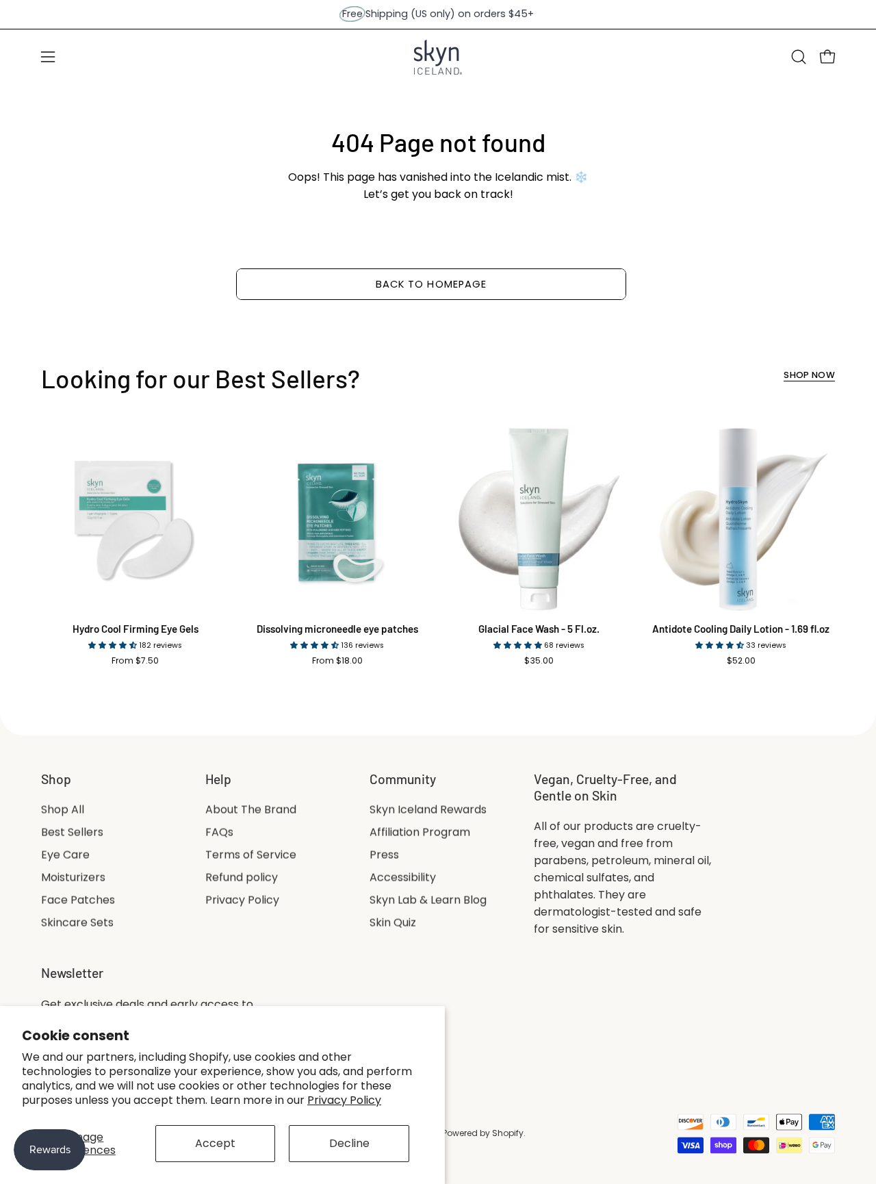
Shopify (508, 1133)
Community (403, 779)
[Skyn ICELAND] (438, 57)
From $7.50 (135, 661)
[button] (798, 56)
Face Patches (78, 900)
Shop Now (809, 375)
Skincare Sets (77, 923)
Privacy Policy (344, 1100)
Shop (56, 779)
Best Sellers (72, 832)
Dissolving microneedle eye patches (337, 629)
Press (384, 855)
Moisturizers (73, 877)
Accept (215, 1143)
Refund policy (241, 877)
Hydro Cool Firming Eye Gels (135, 629)
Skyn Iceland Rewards (428, 810)
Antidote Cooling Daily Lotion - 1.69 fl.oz (740, 629)
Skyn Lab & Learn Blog (428, 900)
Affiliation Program (420, 832)
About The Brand (250, 810)
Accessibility (403, 877)
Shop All (62, 810)
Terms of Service (250, 855)
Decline (349, 1143)
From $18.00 (337, 661)
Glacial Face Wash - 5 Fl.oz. (539, 629)
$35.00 (539, 661)
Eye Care (65, 855)
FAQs (219, 832)
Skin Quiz (393, 923)
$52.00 (741, 661)
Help (218, 779)
